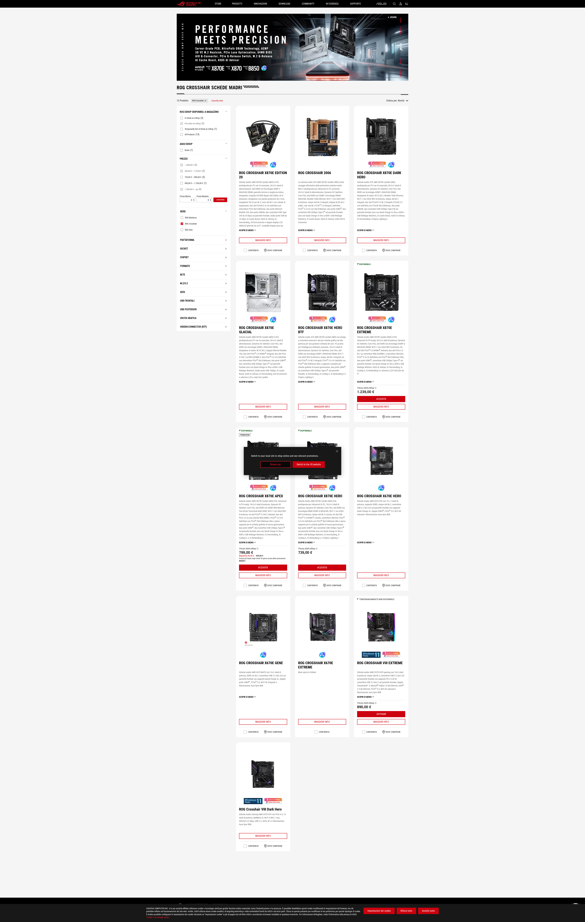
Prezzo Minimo (185, 196)
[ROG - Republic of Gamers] (189, 4)
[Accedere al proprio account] (400, 4)
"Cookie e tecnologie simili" (157, 917)
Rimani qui (275, 464)
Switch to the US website (309, 464)
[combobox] (403, 100)
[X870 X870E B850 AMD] (292, 47)
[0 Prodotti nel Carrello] (406, 4)
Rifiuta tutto (406, 910)
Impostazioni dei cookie (379, 910)
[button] (199, 101)
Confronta (253, 250)
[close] (337, 451)
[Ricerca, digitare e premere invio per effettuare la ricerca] (394, 4)
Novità (401, 100)
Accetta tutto (428, 910)
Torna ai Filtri (180, 335)
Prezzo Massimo (203, 196)
